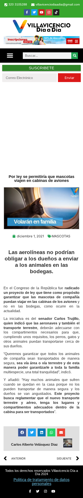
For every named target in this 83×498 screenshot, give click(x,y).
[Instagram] (49, 12)
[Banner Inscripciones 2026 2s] (41, 43)
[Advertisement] (41, 127)
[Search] (74, 55)
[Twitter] (34, 12)
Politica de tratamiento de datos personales (41, 481)
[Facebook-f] (27, 12)
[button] (10, 55)
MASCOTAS (61, 236)
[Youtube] (42, 12)
